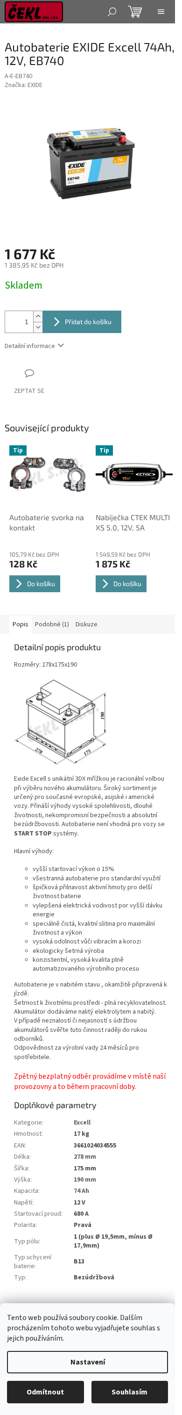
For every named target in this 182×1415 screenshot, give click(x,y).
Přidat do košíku (88, 322)
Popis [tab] (20, 624)
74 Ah (81, 1191)
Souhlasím (129, 1392)
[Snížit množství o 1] (37, 327)
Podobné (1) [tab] (52, 624)
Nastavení (87, 1362)
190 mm (85, 1179)
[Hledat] (112, 11)
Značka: (23, 85)
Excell (82, 1122)
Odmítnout (45, 1392)
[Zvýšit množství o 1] (37, 316)
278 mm (85, 1156)
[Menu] (161, 11)
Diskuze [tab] (87, 624)
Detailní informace (30, 346)
